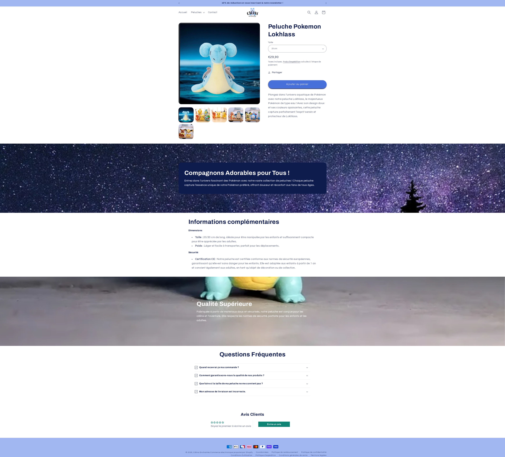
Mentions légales (319, 455)
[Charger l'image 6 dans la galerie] (186, 131)
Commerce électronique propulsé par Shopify (231, 452)
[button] (197, 12)
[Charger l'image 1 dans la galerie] (186, 114)
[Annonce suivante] (326, 3)
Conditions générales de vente (293, 455)
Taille (270, 42)
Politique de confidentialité (314, 452)
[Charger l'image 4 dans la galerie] (235, 114)
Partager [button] (277, 72)
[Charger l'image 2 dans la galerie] (202, 114)
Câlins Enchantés (201, 452)
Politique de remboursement (285, 452)
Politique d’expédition (266, 455)
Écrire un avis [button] (274, 424)
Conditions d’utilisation (241, 455)
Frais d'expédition (291, 62)
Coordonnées (262, 452)
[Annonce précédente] (179, 3)
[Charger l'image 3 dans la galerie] (219, 114)
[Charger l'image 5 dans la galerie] (252, 114)
